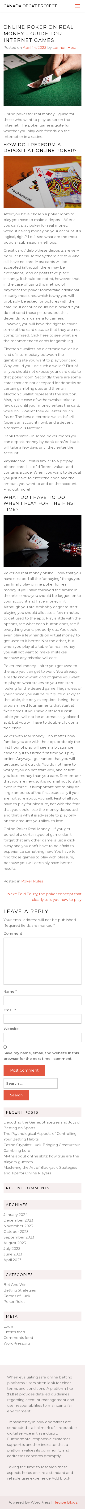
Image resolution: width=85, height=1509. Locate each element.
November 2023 (18, 1226)
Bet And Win (15, 1284)
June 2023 (13, 1254)
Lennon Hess (64, 47)
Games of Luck (17, 1296)
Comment (13, 933)
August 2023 (15, 1243)
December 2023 (18, 1220)
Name (10, 991)
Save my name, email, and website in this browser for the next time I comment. (41, 1056)
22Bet (12, 1394)
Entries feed (14, 1332)
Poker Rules (32, 881)
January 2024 (16, 1214)
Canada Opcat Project (30, 6)
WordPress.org (17, 1343)
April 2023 (12, 1260)
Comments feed (18, 1337)
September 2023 (19, 1237)
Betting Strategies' (20, 1290)
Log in (9, 1326)
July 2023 (12, 1248)
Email (10, 1010)
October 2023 (16, 1231)
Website (11, 1028)
